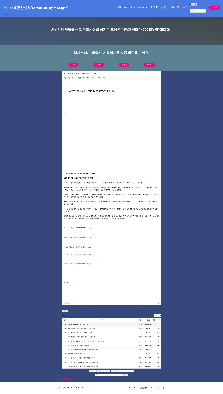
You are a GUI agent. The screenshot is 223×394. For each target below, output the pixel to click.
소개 (118, 7)
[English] (191, 4)
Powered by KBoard (67, 378)
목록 (67, 283)
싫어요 (72, 303)
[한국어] (195, 4)
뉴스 (126, 7)
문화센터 (175, 7)
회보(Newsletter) (140, 7)
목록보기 (65, 311)
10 (123, 371)
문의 (185, 7)
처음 (91, 371)
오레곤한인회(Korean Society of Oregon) (39, 7)
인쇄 (157, 303)
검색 (126, 375)
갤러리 (155, 7)
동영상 (164, 7)
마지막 (131, 371)
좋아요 (66, 303)
